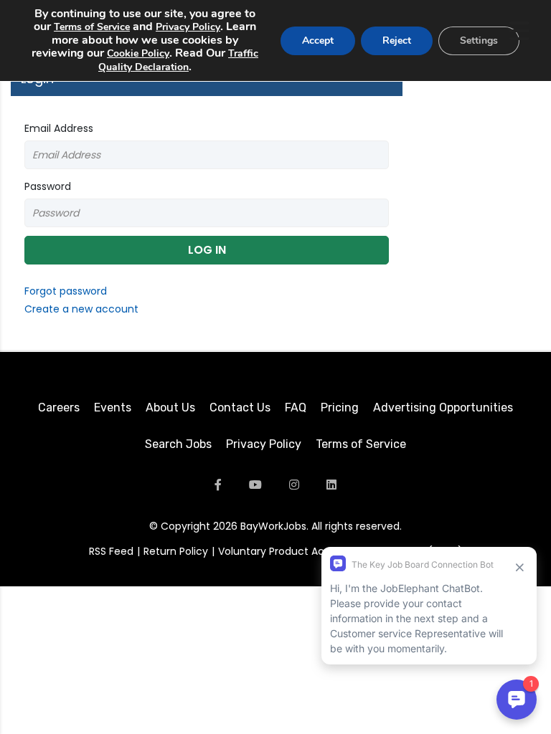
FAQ (295, 407)
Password (47, 186)
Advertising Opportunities (443, 407)
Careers (59, 407)
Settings (479, 40)
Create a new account (81, 309)
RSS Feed (111, 551)
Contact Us (239, 407)
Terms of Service (361, 444)
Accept (318, 40)
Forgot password (65, 291)
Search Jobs (178, 444)
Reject (396, 40)
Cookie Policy (138, 53)
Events (112, 407)
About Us (170, 407)
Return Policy (175, 551)
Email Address (58, 128)
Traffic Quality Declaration (178, 60)
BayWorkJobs (273, 526)
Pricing (340, 407)
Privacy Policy (263, 444)
